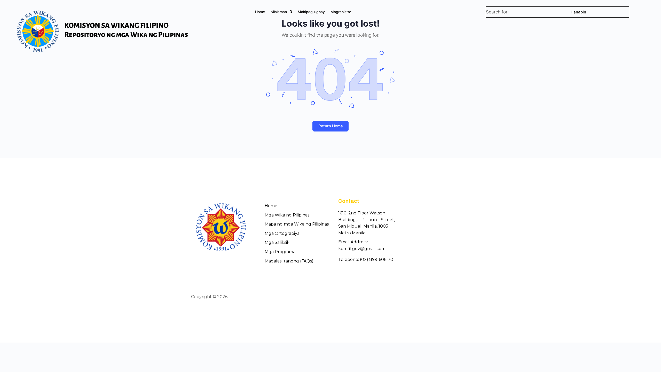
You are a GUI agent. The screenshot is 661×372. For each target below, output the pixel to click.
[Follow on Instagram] (466, 297)
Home (260, 12)
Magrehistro (340, 12)
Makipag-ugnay (311, 12)
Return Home (330, 125)
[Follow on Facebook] (447, 297)
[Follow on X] (457, 297)
